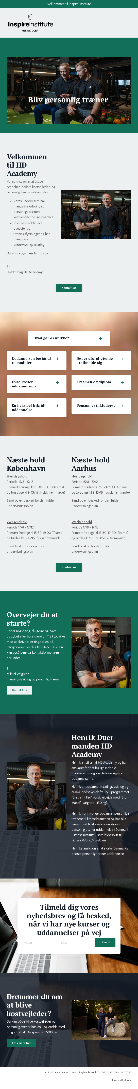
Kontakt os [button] (69, 288)
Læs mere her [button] (21, 1043)
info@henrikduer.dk (20, 647)
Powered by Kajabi (121, 1080)
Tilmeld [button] (105, 942)
